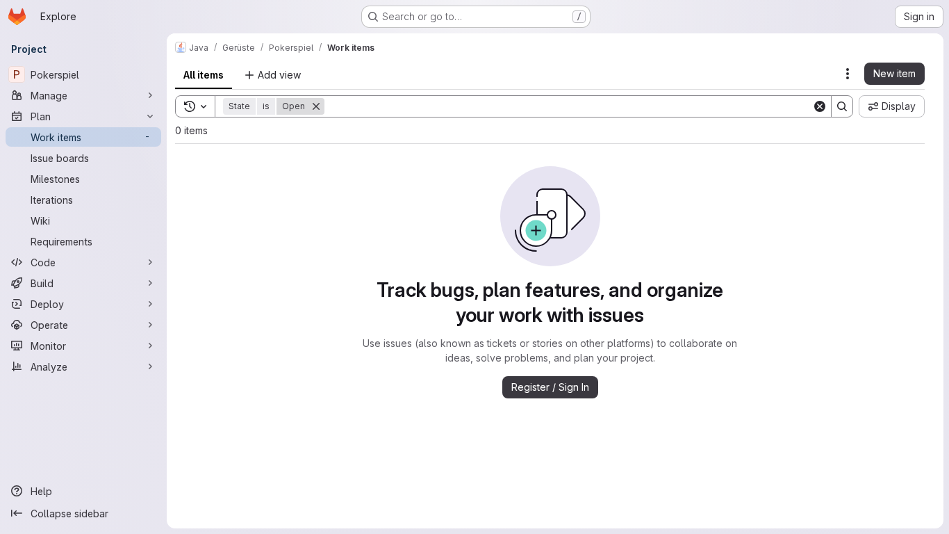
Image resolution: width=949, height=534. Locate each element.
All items (203, 75)
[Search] (842, 106)
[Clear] (819, 106)
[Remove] (316, 106)
